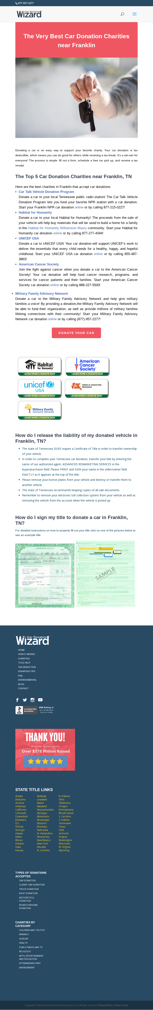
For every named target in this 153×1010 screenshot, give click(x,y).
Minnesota (43, 816)
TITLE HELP (24, 663)
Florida (19, 826)
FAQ (20, 675)
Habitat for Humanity (35, 212)
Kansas (19, 850)
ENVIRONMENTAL (27, 680)
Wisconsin (64, 843)
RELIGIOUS (24, 951)
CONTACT (23, 688)
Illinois (19, 840)
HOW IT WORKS (26, 654)
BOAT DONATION (28, 893)
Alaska (19, 796)
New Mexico (44, 840)
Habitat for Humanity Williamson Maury (57, 228)
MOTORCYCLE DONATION (26, 899)
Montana (42, 826)
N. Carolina (43, 850)
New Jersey (43, 836)
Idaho (18, 836)
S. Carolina (65, 816)
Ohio (61, 799)
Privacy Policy (105, 1005)
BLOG (21, 684)
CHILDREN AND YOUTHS (31, 930)
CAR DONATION (27, 880)
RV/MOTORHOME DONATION (28, 906)
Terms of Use (121, 1005)
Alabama (20, 799)
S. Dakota (64, 820)
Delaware (20, 820)
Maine (40, 803)
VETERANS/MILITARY (30, 963)
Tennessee (65, 823)
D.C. (17, 823)
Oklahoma (65, 803)
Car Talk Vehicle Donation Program (46, 192)
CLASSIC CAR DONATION (32, 884)
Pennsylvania (66, 809)
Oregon (63, 806)
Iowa (18, 847)
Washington (65, 840)
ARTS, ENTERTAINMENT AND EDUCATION (31, 957)
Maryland (42, 806)
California (20, 809)
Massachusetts (45, 809)
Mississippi (43, 820)
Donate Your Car (76, 333)
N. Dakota (64, 796)
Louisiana (42, 799)
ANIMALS (23, 934)
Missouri (42, 823)
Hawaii (19, 833)
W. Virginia (65, 847)
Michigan (42, 813)
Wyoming (64, 850)
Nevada (41, 847)
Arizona (19, 803)
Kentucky (41, 796)
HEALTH (23, 942)
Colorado (20, 813)
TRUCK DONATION (29, 888)
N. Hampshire (45, 833)
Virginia (63, 836)
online (79, 207)
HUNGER (23, 938)
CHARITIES (24, 658)
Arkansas (20, 806)
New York (42, 843)
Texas (62, 826)
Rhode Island (66, 813)
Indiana (19, 843)
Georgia (20, 830)
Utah (61, 830)
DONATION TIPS (26, 671)
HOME (21, 650)
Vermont (64, 833)
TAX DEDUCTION (27, 667)
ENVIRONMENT (27, 967)
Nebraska (42, 830)
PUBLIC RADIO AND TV (31, 947)
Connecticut (21, 816)
